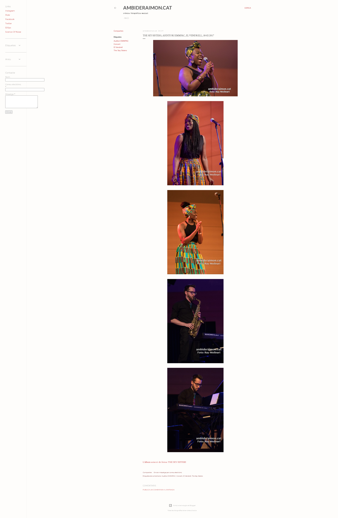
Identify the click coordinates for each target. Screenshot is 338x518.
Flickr (7, 15)
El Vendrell (118, 47)
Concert (117, 44)
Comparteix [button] (118, 31)
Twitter (8, 23)
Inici (126, 18)
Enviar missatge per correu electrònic (168, 472)
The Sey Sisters (120, 50)
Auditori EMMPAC (121, 41)
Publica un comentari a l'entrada (159, 490)
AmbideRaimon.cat (147, 8)
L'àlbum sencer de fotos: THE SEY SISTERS (164, 462)
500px (8, 28)
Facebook (9, 19)
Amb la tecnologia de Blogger (184, 505)
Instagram (10, 11)
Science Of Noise (13, 32)
